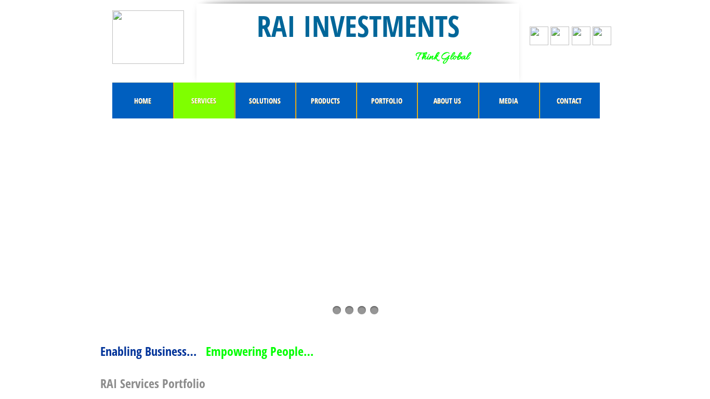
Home (142, 100)
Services (203, 100)
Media (508, 100)
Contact (569, 100)
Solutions (265, 100)
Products (325, 100)
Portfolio (386, 100)
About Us (447, 100)
